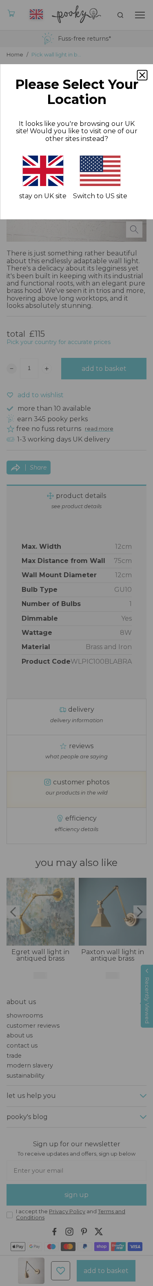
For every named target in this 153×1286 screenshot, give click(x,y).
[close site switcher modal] (142, 75)
